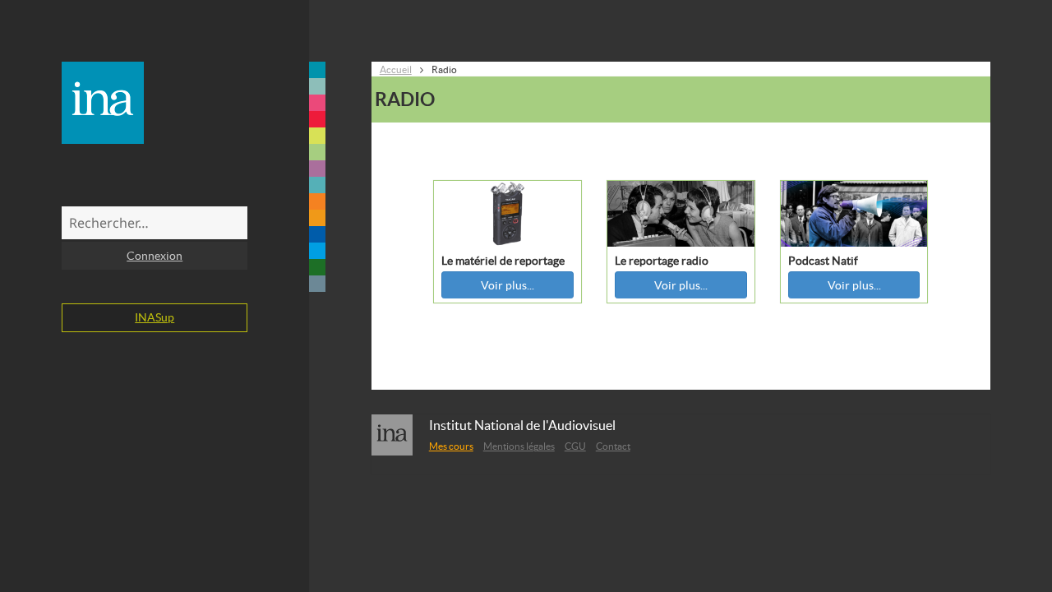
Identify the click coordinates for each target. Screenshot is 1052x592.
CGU (575, 446)
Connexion (154, 255)
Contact (613, 446)
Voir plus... (507, 285)
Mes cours (451, 446)
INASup (154, 317)
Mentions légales (519, 446)
